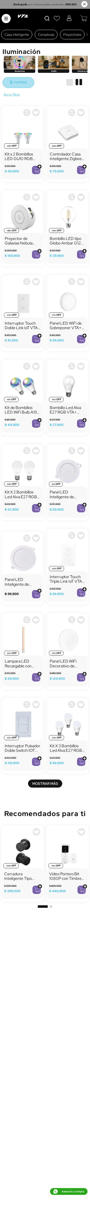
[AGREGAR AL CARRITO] (36, 170)
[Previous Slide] (7, 65)
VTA (12, 94)
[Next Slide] (82, 65)
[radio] (69, 82)
